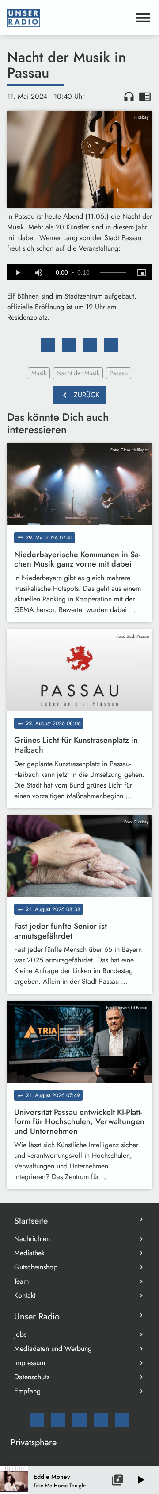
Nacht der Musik (78, 373)
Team (21, 1281)
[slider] (113, 272)
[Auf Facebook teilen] (48, 345)
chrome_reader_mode (145, 96)
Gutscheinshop (35, 1267)
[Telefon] (101, 1420)
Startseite (31, 1221)
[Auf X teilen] (69, 345)
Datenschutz (31, 1377)
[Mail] (37, 1420)
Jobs (20, 1334)
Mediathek (29, 1253)
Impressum (29, 1363)
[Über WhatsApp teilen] (90, 345)
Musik (38, 373)
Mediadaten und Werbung (53, 1348)
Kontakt (25, 1295)
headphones (129, 96)
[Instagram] (79, 1420)
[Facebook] (58, 1420)
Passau (119, 373)
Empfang (27, 1391)
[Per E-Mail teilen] (111, 345)
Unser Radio (37, 1316)
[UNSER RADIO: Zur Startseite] (69, 18)
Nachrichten (32, 1239)
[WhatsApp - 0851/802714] (122, 1420)
